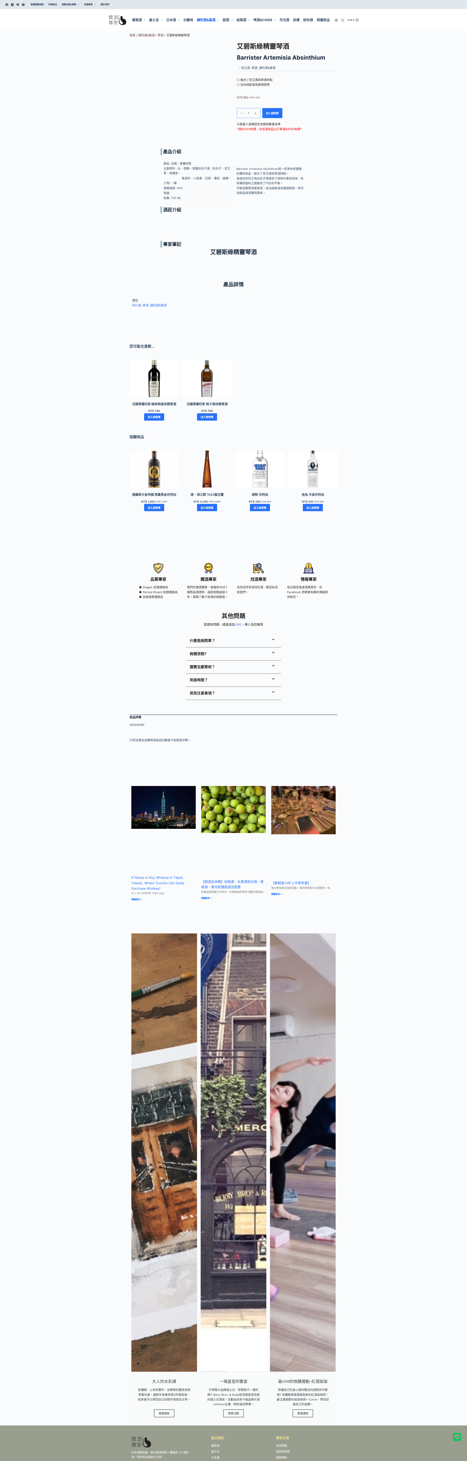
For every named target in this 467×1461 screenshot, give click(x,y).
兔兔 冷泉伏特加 (313, 494)
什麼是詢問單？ (202, 641)
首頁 (132, 35)
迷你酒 (308, 20)
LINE (238, 624)
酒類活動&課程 (69, 4)
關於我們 (105, 4)
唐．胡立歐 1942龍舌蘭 (207, 494)
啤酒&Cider (262, 20)
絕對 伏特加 (260, 494)
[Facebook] (6, 4)
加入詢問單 (272, 113)
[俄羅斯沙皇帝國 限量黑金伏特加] (154, 469)
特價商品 (52, 4)
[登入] (336, 20)
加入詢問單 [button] (154, 416)
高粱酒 (241, 20)
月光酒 (284, 20)
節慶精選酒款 (37, 4)
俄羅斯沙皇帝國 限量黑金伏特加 (154, 494)
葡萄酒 (137, 20)
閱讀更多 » (136, 899)
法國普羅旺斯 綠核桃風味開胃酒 (154, 404)
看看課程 (164, 1413)
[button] (233, 640)
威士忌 (154, 20)
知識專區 (88, 4)
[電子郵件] (23, 4)
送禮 (296, 20)
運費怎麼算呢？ (202, 667)
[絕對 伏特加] (260, 469)
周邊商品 (323, 20)
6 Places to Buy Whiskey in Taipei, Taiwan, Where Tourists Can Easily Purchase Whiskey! (157, 883)
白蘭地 (188, 20)
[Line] (17, 4)
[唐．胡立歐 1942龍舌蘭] (207, 469)
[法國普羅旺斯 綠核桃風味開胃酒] (154, 378)
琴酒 (160, 35)
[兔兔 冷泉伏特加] (312, 469)
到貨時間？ (199, 680)
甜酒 (226, 20)
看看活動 (233, 1413)
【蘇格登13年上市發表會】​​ (291, 883)
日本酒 (171, 20)
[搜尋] (342, 20)
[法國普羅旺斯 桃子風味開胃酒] (207, 378)
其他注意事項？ (202, 693)
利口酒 (136, 305)
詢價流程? (198, 654)
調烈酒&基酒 (206, 20)
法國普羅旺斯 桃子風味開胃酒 (207, 404)
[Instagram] (12, 4)
